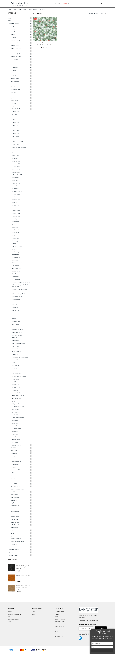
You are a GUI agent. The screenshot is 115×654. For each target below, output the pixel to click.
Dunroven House (15, 81)
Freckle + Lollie (14, 100)
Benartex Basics (15, 43)
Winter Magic (15, 420)
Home (57, 3)
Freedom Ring (15, 252)
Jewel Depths (15, 316)
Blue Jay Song (15, 155)
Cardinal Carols (16, 186)
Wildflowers (15, 431)
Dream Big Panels (16, 210)
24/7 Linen (14, 114)
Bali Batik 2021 (15, 125)
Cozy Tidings (15, 197)
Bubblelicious (15, 177)
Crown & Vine (15, 205)
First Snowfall (15, 232)
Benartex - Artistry (15, 40)
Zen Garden (15, 442)
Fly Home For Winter (17, 246)
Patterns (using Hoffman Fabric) (20, 357)
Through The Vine (16, 398)
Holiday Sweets (16, 302)
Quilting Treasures (15, 497)
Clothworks (13, 70)
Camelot (13, 65)
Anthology (13, 37)
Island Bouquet (16, 313)
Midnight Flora (15, 338)
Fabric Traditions (15, 95)
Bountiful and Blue (16, 164)
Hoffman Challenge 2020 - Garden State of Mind (20, 285)
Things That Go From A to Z (18, 395)
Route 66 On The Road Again (19, 376)
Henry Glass (14, 106)
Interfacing (13, 26)
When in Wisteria (16, 412)
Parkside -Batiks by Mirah (17, 489)
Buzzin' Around (16, 180)
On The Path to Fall (16, 351)
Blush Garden (15, 158)
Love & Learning (16, 321)
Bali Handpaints (16, 139)
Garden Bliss (15, 260)
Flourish (14, 235)
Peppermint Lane (16, 360)
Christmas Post (15, 188)
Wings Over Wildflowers (18, 417)
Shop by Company (14, 23)
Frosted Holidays (16, 257)
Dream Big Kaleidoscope (18, 219)
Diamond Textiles (15, 78)
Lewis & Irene (14, 450)
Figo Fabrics (14, 98)
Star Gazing (15, 390)
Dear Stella (13, 76)
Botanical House (16, 169)
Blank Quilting (14, 59)
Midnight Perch (15, 340)
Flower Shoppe (15, 238)
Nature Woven (15, 346)
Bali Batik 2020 (15, 122)
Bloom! (13, 153)
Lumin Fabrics (14, 453)
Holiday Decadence (17, 296)
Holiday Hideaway (16, 299)
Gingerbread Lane (16, 268)
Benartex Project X (15, 54)
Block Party (14, 150)
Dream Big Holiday (16, 216)
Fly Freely (14, 243)
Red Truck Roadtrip (16, 373)
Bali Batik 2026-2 (16, 111)
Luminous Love (15, 324)
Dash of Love (15, 208)
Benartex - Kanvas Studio (17, 51)
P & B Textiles (14, 483)
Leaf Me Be (15, 318)
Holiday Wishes (16, 305)
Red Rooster (14, 500)
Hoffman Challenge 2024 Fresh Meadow (19, 290)
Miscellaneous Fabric (16, 470)
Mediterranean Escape (17, 329)
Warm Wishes (15, 409)
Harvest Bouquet (16, 279)
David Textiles (14, 73)
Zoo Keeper (15, 434)
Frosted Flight (15, 254)
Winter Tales (15, 423)
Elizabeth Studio (15, 87)
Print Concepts (14, 494)
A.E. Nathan (13, 32)
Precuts (14, 371)
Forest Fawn (15, 249)
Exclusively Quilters (15, 89)
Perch (13, 362)
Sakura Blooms (16, 379)
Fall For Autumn (16, 224)
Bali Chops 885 (15, 136)
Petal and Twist (16, 365)
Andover (13, 34)
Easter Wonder (15, 221)
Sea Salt (14, 382)
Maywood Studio (15, 464)
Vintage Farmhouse (17, 404)
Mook (12, 475)
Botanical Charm (16, 166)
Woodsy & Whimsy (16, 428)
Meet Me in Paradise (17, 335)
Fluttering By (15, 241)
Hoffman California (15, 109)
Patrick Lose (14, 492)
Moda (12, 472)
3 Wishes (13, 29)
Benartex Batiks (15, 45)
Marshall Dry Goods (16, 461)
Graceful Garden (16, 271)
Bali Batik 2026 (15, 133)
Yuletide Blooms (16, 439)
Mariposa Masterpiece (17, 332)
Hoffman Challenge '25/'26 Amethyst (21, 294)
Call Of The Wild (16, 183)
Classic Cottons (14, 67)
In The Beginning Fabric (16, 445)
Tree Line (14, 401)
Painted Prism (15, 354)
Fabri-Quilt (13, 92)
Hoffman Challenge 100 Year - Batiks (21, 282)
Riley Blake (13, 503)
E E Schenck (14, 84)
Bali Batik (14, 120)
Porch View (14, 368)
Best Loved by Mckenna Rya (19, 147)
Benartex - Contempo (16, 48)
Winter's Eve (15, 426)
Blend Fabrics (14, 62)
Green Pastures (16, 274)
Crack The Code (16, 199)
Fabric (65, 3)
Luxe (13, 327)
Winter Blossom (16, 437)
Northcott (13, 478)
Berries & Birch (15, 144)
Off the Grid (15, 349)
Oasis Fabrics (14, 481)
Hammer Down (15, 276)
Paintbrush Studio (15, 486)
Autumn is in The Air (17, 117)
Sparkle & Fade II (16, 384)
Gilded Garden (15, 265)
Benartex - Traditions (16, 56)
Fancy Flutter (15, 227)
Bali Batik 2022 (15, 128)
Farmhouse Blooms (17, 230)
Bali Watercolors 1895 (17, 142)
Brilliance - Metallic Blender (18, 175)
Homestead (15, 307)
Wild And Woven (16, 415)
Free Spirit (13, 103)
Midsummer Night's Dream (18, 343)
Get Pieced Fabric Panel (18, 263)
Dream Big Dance (16, 213)
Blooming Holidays (16, 161)
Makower (13, 456)
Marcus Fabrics (14, 459)
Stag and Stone (16, 387)
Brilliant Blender (16, 172)
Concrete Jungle (16, 194)
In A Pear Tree (15, 310)
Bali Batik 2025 (15, 131)
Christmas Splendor (17, 191)
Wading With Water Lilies (18, 406)
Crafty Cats (14, 202)
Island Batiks (14, 448)
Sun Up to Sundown (17, 393)
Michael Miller (14, 467)
